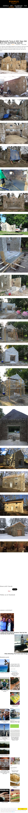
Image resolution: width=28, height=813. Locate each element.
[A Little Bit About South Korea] (15, 704)
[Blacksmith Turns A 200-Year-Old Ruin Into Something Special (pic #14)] (14, 405)
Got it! (22, 808)
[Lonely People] (5, 801)
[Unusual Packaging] (15, 801)
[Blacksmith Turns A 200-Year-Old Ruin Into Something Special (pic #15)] (14, 445)
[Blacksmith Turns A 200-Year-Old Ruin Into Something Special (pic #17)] (14, 492)
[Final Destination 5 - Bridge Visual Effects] (5, 753)
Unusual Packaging (15, 802)
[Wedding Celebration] (5, 671)
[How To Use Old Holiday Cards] (15, 769)
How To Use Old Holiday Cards (15, 771)
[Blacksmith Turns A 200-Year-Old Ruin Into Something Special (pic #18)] (14, 515)
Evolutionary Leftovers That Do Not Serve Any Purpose (15, 674)
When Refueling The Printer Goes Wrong (15, 653)
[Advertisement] (14, 24)
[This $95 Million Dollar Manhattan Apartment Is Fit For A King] (5, 736)
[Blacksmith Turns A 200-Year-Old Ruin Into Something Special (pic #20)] (14, 552)
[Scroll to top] (23, 807)
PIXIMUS (14, 1)
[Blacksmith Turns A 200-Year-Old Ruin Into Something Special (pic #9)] (14, 272)
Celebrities (18, 6)
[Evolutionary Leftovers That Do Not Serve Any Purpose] (15, 671)
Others (11, 7)
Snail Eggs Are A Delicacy (14, 787)
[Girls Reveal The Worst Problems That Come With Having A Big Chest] (5, 769)
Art (11, 6)
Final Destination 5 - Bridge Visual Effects (4, 755)
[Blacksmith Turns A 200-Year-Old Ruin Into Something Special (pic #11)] (14, 319)
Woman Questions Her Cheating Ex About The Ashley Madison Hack (15, 738)
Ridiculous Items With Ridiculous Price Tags (15, 722)
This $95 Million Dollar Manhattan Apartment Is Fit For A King (4, 738)
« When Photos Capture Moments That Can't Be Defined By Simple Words (13, 633)
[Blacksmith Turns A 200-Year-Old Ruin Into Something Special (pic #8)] (14, 234)
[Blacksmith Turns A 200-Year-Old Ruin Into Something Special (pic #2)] (14, 96)
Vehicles (18, 7)
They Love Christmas (15, 690)
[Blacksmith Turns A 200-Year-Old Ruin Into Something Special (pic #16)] (14, 468)
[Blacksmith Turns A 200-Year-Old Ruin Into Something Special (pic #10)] (14, 295)
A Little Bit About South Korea (15, 706)
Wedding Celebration (4, 672)
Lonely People (5, 802)
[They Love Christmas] (15, 689)
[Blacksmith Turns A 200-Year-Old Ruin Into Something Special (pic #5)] (14, 167)
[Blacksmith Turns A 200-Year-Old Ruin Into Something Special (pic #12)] (14, 342)
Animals (6, 6)
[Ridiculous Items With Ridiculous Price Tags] (15, 720)
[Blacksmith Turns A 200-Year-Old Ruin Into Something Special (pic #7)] (14, 211)
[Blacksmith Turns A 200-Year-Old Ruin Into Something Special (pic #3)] (14, 120)
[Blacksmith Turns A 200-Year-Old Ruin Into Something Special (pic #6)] (14, 190)
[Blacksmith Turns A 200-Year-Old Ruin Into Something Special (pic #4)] (14, 143)
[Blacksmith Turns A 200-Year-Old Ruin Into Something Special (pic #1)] (14, 73)
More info (13, 811)
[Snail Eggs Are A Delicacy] (15, 785)
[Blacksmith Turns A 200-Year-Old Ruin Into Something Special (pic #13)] (14, 365)
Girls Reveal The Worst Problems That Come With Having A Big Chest (4, 772)
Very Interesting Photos (4, 691)
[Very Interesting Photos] (5, 689)
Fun (25, 6)
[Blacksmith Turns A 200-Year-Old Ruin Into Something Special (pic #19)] (14, 538)
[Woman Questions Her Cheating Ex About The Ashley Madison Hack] (15, 736)
